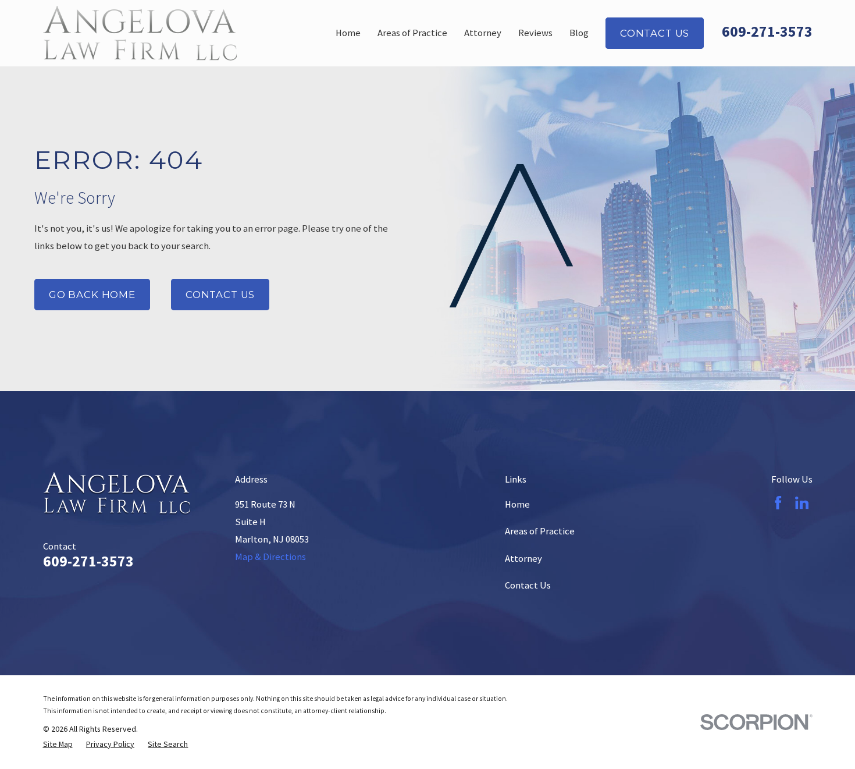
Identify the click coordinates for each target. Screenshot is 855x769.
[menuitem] (58, 744)
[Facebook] (778, 502)
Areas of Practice (540, 531)
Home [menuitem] (348, 33)
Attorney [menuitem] (482, 33)
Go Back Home (92, 294)
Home (517, 504)
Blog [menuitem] (579, 33)
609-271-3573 (767, 31)
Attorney (523, 558)
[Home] (140, 33)
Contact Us (654, 33)
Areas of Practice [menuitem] (412, 33)
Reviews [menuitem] (535, 33)
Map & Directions (270, 557)
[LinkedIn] (801, 502)
